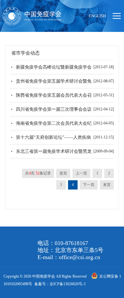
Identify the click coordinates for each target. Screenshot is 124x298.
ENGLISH (97, 15)
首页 (63, 173)
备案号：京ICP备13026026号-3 (60, 284)
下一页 (88, 185)
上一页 (81, 173)
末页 (107, 185)
